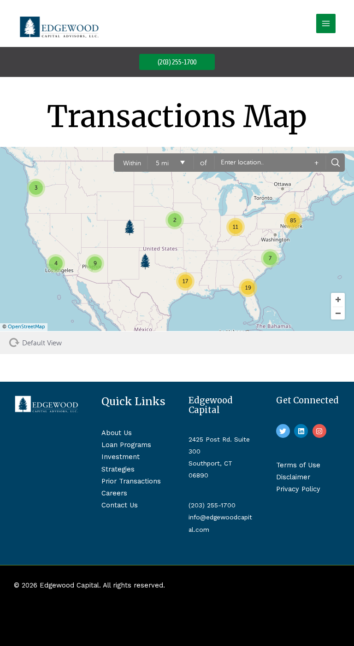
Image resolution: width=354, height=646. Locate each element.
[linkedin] (302, 431)
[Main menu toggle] (326, 23)
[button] (177, 62)
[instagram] (321, 431)
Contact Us (119, 505)
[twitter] (284, 431)
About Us (116, 433)
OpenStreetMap (26, 327)
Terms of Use (298, 465)
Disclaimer (293, 477)
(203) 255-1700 (212, 505)
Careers (114, 493)
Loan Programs (126, 445)
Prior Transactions (131, 481)
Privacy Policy (298, 489)
